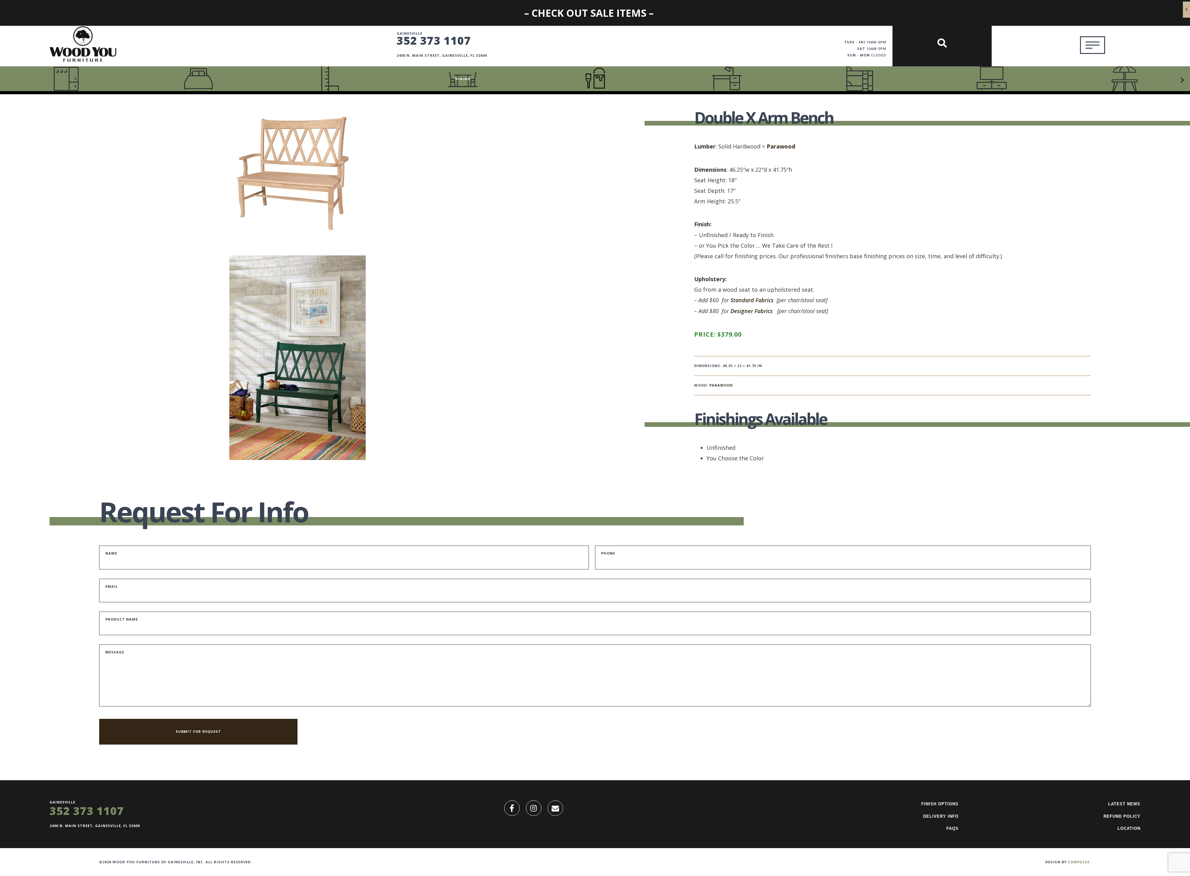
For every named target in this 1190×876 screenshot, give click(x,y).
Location (1128, 828)
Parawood (781, 146)
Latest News (1124, 804)
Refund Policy (1122, 816)
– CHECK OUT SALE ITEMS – (589, 13)
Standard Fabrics (752, 300)
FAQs (952, 828)
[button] (1182, 80)
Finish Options (940, 804)
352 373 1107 (434, 40)
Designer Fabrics (751, 311)
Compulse (1079, 862)
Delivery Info (941, 816)
